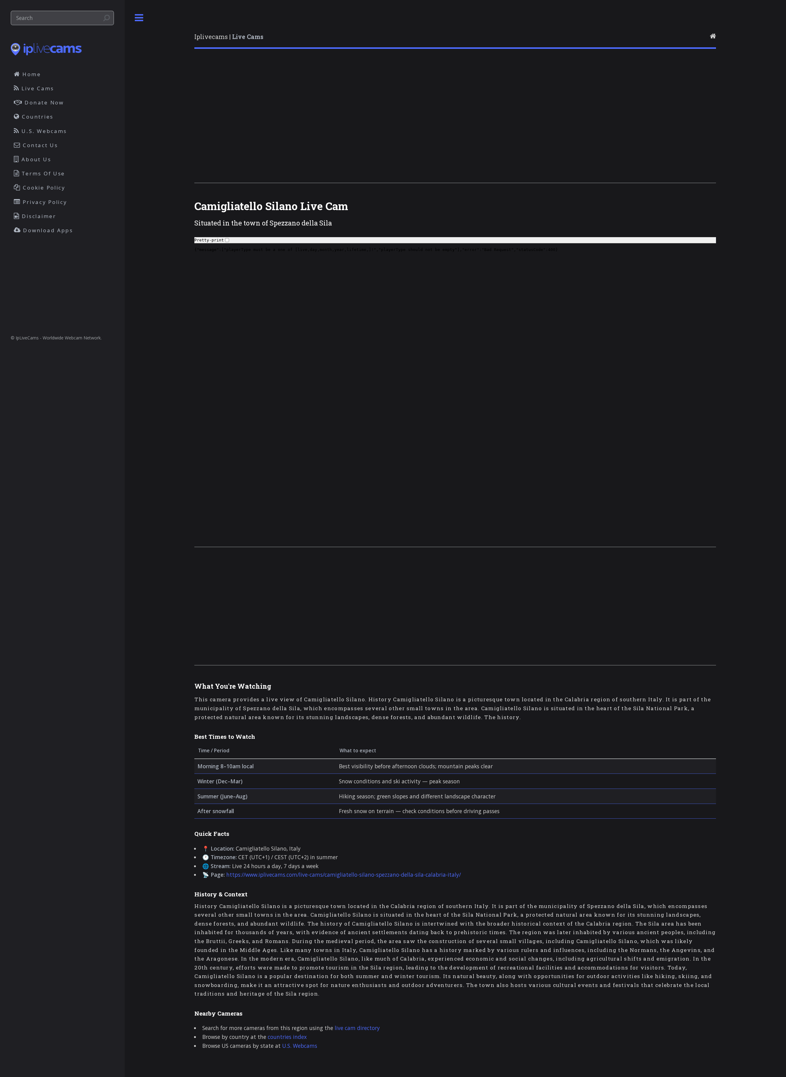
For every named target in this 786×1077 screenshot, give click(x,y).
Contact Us (39, 145)
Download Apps (47, 230)
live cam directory (357, 1028)
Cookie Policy (43, 187)
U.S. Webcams (299, 1045)
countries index (287, 1036)
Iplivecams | (228, 37)
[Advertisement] (378, 124)
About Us (35, 159)
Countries (36, 116)
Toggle (139, 18)
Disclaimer (38, 216)
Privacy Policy (44, 202)
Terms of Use (42, 173)
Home (31, 74)
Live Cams (37, 88)
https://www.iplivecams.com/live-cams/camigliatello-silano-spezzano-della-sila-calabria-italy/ (343, 874)
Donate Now (43, 102)
